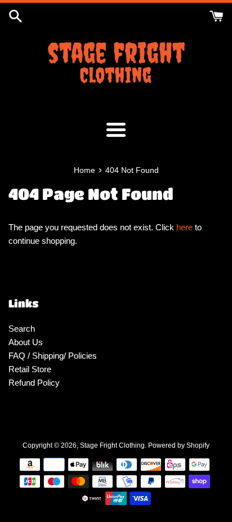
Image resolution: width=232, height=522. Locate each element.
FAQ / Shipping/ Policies (52, 355)
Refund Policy (34, 382)
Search (21, 328)
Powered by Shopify (178, 445)
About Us (25, 342)
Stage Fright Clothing (112, 445)
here (184, 227)
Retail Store (29, 369)
